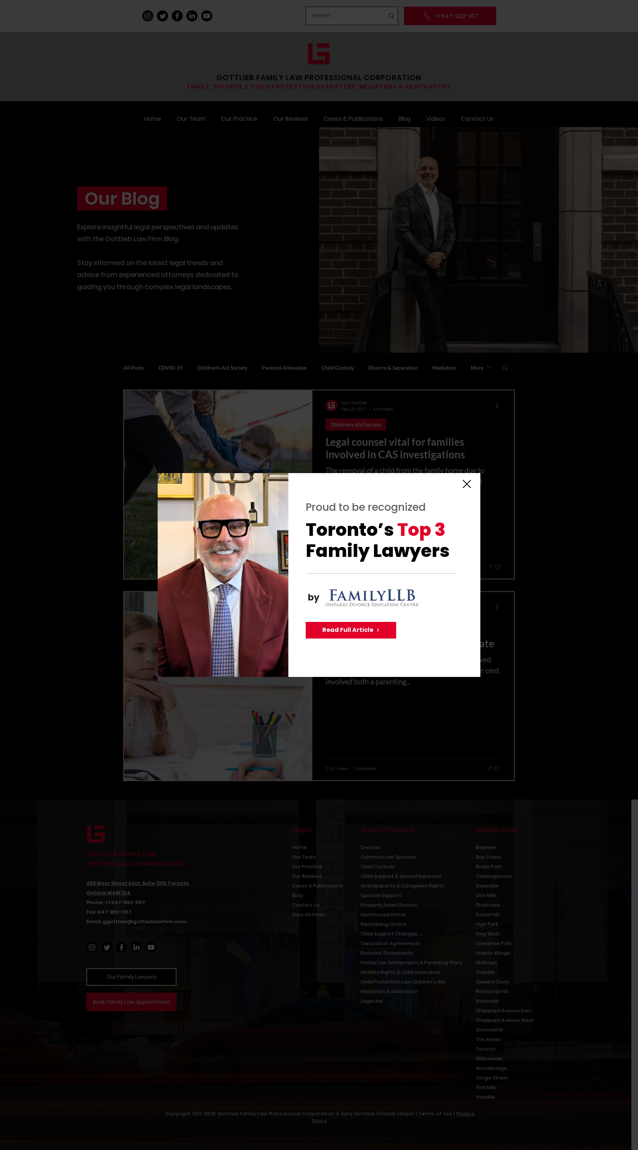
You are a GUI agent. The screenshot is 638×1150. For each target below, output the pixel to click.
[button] (467, 484)
